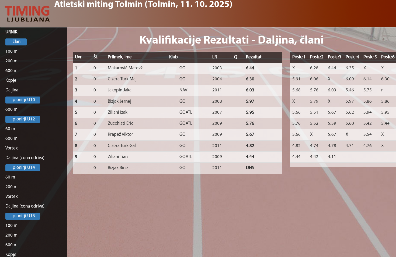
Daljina (11, 90)
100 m (11, 51)
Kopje (10, 80)
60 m (10, 129)
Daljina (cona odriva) (24, 158)
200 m (11, 61)
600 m (11, 71)
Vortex (11, 148)
